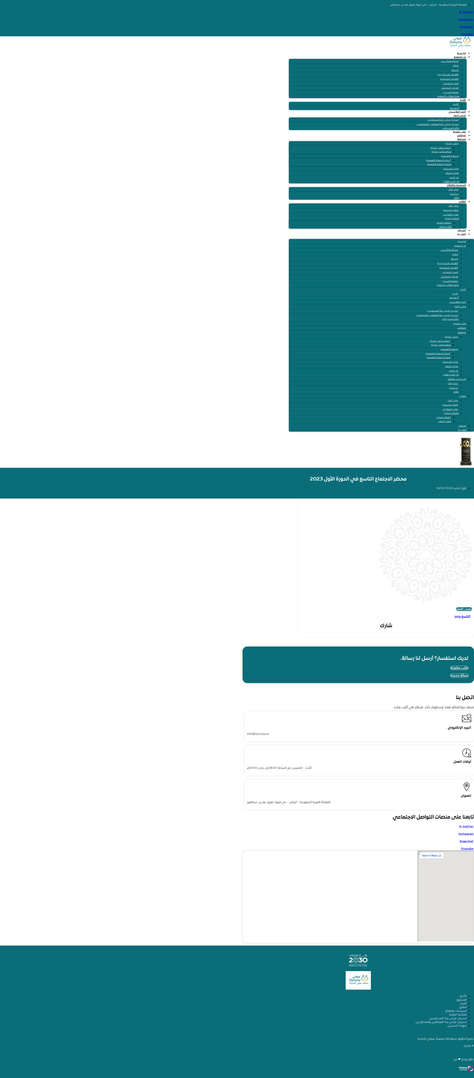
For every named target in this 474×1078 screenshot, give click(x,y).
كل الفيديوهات (451, 181)
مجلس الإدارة (452, 143)
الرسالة (455, 70)
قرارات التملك (452, 173)
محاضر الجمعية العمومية (439, 164)
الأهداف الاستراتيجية (448, 74)
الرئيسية (461, 53)
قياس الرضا (460, 115)
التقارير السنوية (451, 210)
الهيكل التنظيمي (450, 88)
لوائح (456, 198)
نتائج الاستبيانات (451, 128)
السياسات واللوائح (456, 185)
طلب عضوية (459, 132)
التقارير (462, 201)
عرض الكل (453, 189)
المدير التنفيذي (451, 83)
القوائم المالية (452, 218)
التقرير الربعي (445, 226)
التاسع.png (462, 617)
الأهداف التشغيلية (449, 79)
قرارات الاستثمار (451, 168)
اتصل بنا (461, 234)
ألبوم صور (454, 108)
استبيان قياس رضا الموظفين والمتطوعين (437, 124)
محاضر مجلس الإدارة (441, 151)
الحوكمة (461, 139)
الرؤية (456, 65)
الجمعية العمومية (450, 156)
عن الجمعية (460, 57)
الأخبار (463, 100)
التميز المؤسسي (457, 112)
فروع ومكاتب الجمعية (448, 96)
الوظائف (461, 135)
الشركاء (462, 230)
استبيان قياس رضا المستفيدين (443, 120)
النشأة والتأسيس (450, 61)
